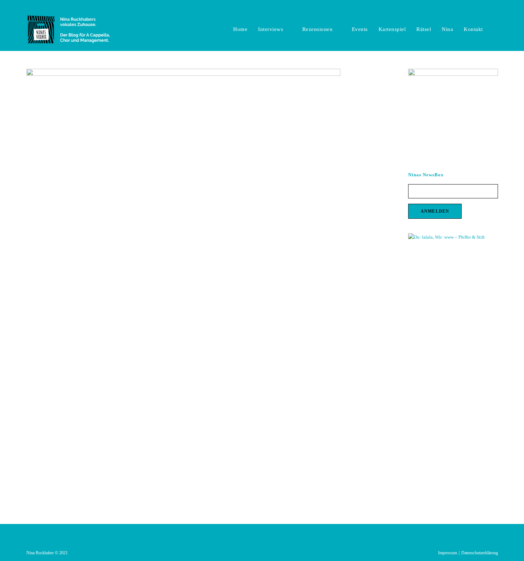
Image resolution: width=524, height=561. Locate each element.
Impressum (447, 552)
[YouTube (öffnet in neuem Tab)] (495, 7)
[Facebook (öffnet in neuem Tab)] (480, 7)
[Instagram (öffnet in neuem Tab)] (488, 7)
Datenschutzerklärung (479, 552)
